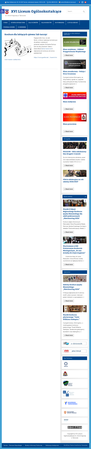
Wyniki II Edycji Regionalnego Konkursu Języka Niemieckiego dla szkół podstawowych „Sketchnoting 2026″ (72, 213)
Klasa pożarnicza (69, 124)
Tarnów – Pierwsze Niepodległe (12, 445)
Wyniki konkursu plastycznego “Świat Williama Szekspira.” (71, 317)
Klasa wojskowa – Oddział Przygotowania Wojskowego (74, 50)
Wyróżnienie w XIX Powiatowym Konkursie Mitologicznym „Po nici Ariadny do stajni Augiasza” (74, 249)
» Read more (68, 55)
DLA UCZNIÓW (33, 22)
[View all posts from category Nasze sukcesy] (85, 197)
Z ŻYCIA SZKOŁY (72, 22)
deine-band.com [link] (47, 49)
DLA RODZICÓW (46, 22)
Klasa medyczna (69, 102)
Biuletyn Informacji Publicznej (33, 445)
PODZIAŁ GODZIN (9, 27)
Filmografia (67, 139)
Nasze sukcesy (68, 196)
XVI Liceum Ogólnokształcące (36, 11)
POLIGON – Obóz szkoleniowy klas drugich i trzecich (74, 152)
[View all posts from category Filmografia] (85, 139)
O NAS (5, 22)
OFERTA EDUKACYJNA (18, 22)
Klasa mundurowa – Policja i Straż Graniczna (74, 72)
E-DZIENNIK (22, 27)
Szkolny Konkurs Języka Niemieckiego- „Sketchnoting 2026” (72, 286)
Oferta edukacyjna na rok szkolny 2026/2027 (73, 180)
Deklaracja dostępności (52, 445)
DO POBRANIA (59, 22)
